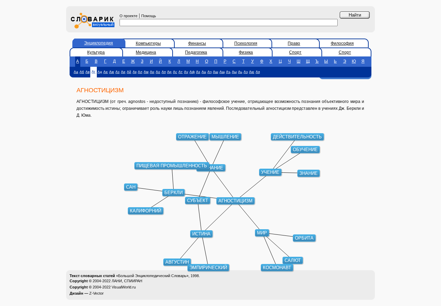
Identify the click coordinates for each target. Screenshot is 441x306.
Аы (234, 72)
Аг (93, 71)
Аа (76, 72)
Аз (117, 72)
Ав (87, 72)
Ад (100, 72)
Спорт (295, 52)
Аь (240, 72)
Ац (204, 72)
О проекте (128, 16)
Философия (342, 43)
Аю (251, 72)
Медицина (146, 52)
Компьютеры (148, 43)
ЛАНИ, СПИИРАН (127, 281)
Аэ (246, 72)
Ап (164, 72)
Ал (140, 72)
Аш (215, 72)
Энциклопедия (98, 43)
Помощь (148, 16)
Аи (123, 72)
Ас (175, 72)
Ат (180, 72)
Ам (146, 72)
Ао (158, 72)
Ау (186, 72)
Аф (192, 72)
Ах (198, 72)
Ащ (222, 72)
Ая (258, 72)
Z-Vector (96, 293)
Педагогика (196, 52)
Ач (209, 72)
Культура (96, 52)
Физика (246, 52)
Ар (169, 72)
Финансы (197, 43)
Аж (111, 72)
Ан (152, 72)
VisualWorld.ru (124, 287)
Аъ (228, 72)
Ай (129, 72)
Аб (82, 72)
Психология (245, 43)
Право (294, 43)
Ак (134, 72)
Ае (105, 72)
